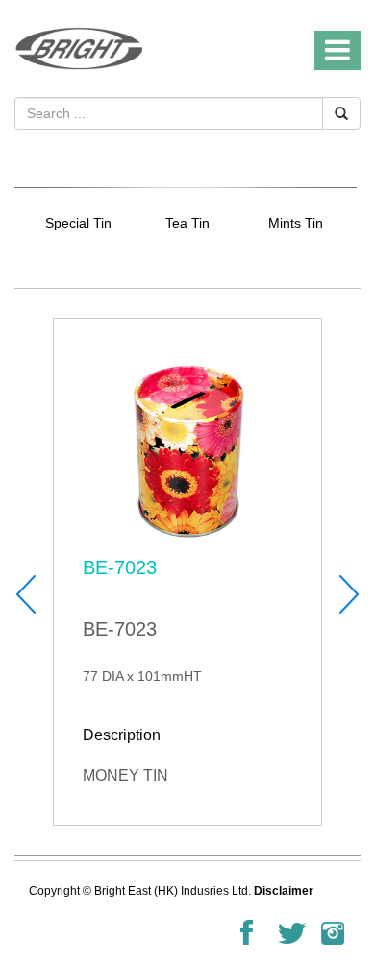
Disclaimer (283, 891)
